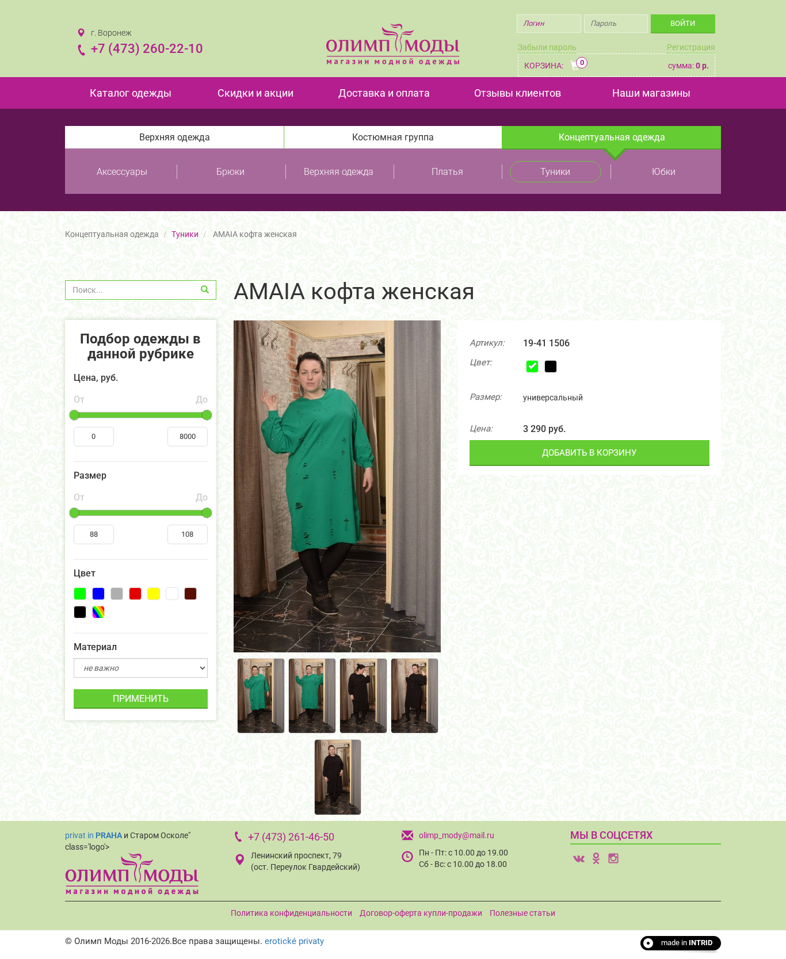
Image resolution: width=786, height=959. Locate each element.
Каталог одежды (130, 93)
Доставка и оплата (384, 93)
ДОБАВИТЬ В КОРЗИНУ (589, 453)
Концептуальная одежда (612, 137)
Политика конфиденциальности (291, 913)
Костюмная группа (393, 137)
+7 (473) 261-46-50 (291, 837)
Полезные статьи (522, 913)
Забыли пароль (547, 47)
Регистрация (691, 47)
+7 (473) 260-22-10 (147, 48)
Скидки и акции (255, 93)
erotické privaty (294, 941)
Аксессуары (122, 171)
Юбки (664, 171)
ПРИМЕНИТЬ (141, 698)
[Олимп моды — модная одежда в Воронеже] (393, 44)
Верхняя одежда (174, 137)
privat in (93, 835)
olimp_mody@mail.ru (456, 835)
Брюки (230, 171)
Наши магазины (651, 93)
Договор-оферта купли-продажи (421, 913)
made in (686, 942)
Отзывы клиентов (517, 93)
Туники (555, 171)
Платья (447, 171)
